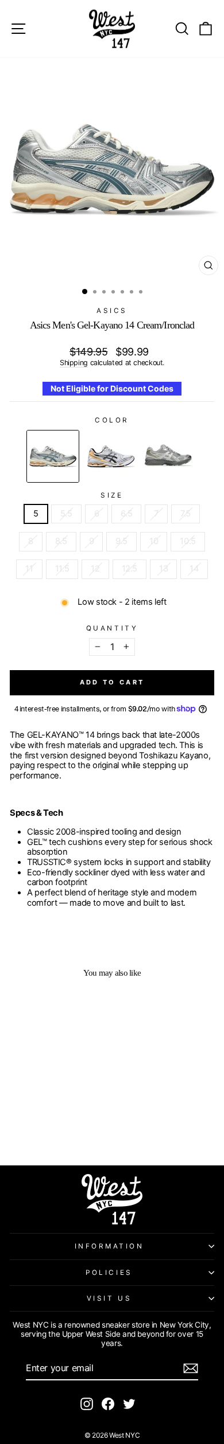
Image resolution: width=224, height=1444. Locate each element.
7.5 (185, 513)
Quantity (112, 628)
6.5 (126, 513)
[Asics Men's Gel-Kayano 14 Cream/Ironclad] (52, 456)
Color (112, 420)
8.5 (61, 541)
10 (153, 541)
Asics (112, 311)
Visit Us (109, 1298)
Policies (109, 1273)
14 (194, 568)
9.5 (121, 541)
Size (112, 495)
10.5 (188, 541)
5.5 (66, 513)
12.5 (130, 568)
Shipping (74, 362)
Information (109, 1246)
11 (29, 568)
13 (163, 568)
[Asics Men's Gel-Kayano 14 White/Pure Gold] (110, 456)
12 (95, 568)
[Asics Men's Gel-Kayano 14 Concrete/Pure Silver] (168, 456)
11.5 (62, 568)
